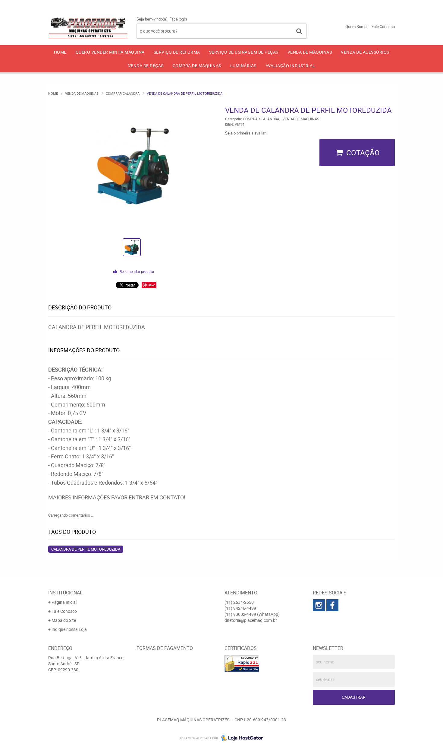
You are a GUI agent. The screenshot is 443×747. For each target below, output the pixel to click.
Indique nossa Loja (69, 629)
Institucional (65, 592)
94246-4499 (330, 4)
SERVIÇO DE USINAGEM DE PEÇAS (243, 52)
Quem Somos (357, 26)
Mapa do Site (64, 620)
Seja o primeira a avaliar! (245, 133)
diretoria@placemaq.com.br (251, 620)
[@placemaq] (332, 605)
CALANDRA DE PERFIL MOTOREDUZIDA (85, 549)
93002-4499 (378, 4)
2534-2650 (284, 4)
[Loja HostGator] (240, 738)
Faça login (178, 19)
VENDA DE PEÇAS (146, 65)
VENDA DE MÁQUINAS (309, 52)
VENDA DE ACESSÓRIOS (365, 52)
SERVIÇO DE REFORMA (177, 52)
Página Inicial (64, 602)
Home (60, 52)
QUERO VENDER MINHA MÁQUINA (110, 52)
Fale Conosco (383, 26)
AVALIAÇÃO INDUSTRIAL (290, 65)
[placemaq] (319, 605)
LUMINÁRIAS (243, 65)
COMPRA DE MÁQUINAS (197, 65)
